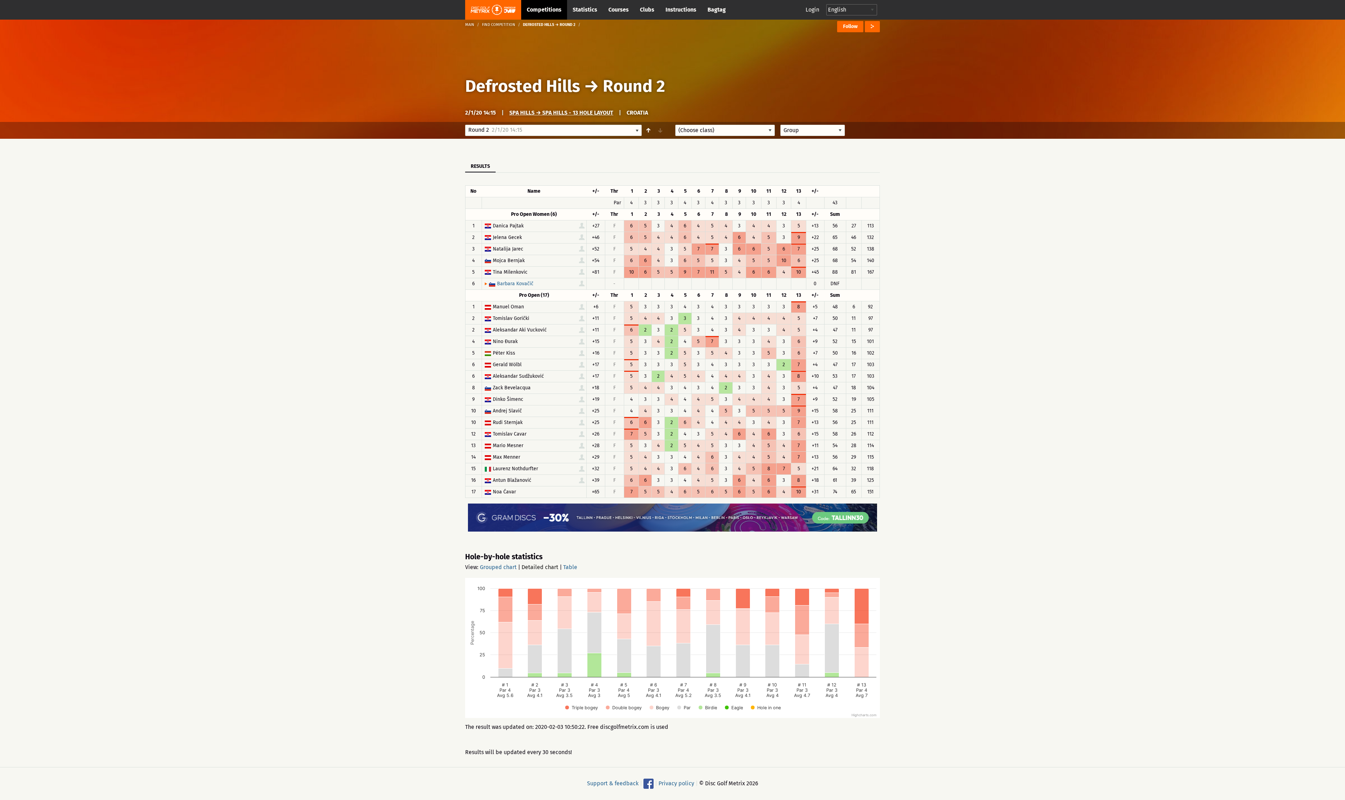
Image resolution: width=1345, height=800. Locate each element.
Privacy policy (676, 783)
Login (812, 9)
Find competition (498, 24)
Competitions (544, 9)
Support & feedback (613, 783)
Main (469, 24)
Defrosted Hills (522, 86)
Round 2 (634, 86)
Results (480, 166)
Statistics (585, 9)
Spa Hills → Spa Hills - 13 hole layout (561, 112)
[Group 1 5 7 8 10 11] (812, 130)
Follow (850, 26)
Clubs (647, 9)
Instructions (680, 9)
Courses (618, 9)
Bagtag (717, 9)
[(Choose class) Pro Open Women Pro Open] (725, 130)
